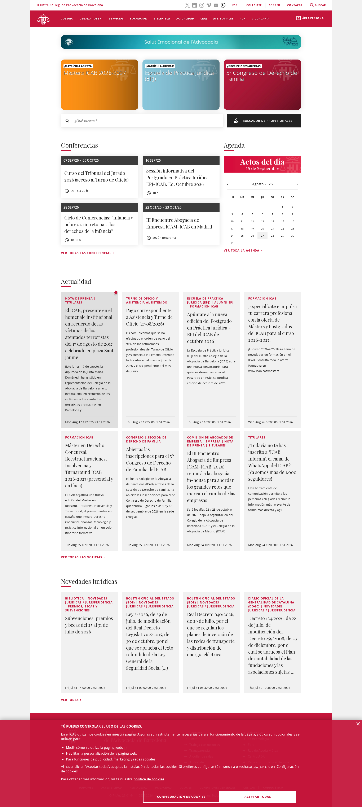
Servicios (116, 18)
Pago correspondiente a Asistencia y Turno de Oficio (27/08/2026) (149, 317)
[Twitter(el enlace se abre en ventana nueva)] (187, 5)
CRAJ (203, 18)
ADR (242, 18)
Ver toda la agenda (241, 250)
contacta (294, 5)
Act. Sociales (223, 18)
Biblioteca (162, 18)
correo (275, 5)
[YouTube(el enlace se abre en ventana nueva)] (216, 5)
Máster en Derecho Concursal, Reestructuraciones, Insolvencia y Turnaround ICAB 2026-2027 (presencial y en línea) (89, 465)
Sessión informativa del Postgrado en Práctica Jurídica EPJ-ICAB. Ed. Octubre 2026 (177, 177)
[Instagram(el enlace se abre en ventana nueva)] (201, 5)
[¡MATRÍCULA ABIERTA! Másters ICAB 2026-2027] (99, 84)
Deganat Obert (91, 18)
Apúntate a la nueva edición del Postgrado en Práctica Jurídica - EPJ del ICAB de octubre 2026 (209, 327)
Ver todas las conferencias (86, 253)
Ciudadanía (261, 18)
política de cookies (148, 779)
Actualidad (185, 18)
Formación (138, 18)
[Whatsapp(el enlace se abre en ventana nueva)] (223, 5)
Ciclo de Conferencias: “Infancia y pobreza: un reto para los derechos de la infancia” (98, 224)
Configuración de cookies (181, 797)
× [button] (358, 723)
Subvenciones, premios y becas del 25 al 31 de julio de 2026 (89, 625)
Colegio (67, 18)
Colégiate (254, 5)
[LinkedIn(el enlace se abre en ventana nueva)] (194, 5)
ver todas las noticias (81, 557)
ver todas (70, 700)
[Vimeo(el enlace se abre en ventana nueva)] (209, 5)
